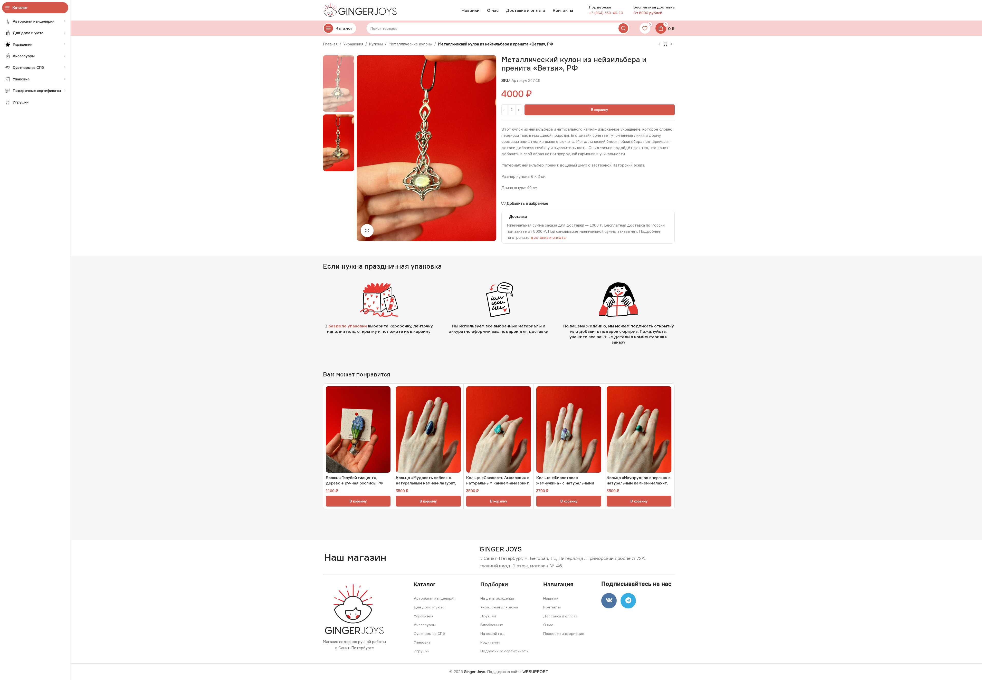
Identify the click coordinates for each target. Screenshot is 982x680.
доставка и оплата (548, 237)
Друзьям (488, 616)
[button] (358, 501)
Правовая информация (563, 633)
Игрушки (422, 651)
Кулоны (376, 44)
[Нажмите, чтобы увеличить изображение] (367, 230)
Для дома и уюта (429, 607)
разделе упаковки (347, 325)
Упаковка (422, 642)
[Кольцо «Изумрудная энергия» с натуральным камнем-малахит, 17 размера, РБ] (639, 429)
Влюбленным (491, 625)
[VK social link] (609, 600)
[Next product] (672, 44)
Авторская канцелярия (434, 598)
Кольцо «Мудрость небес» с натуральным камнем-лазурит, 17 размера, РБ (426, 483)
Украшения (353, 44)
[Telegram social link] (628, 600)
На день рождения (497, 598)
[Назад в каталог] (665, 44)
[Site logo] (361, 9)
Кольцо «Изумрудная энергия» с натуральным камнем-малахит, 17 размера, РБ (639, 483)
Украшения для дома (499, 607)
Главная (330, 44)
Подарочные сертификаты (504, 651)
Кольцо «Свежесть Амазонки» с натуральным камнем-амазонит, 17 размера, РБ (498, 483)
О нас (548, 625)
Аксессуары (425, 625)
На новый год (492, 633)
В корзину (599, 110)
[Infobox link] (501, 549)
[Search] (623, 28)
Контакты (552, 607)
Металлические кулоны (410, 44)
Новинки (550, 598)
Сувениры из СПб (429, 633)
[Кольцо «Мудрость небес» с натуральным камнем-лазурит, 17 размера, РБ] (428, 429)
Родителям (490, 642)
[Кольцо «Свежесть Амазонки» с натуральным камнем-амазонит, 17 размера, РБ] (498, 429)
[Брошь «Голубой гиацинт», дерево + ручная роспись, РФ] (358, 429)
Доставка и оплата (560, 616)
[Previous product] (659, 44)
